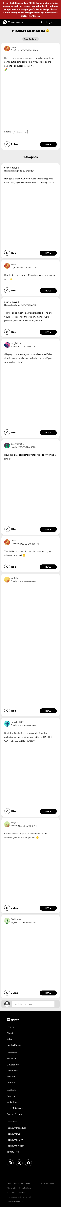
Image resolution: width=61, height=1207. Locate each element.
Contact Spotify (14, 1114)
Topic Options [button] (30, 39)
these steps (38, 12)
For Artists (12, 1058)
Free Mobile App (15, 1108)
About (10, 1033)
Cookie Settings (24, 1188)
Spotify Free (13, 1151)
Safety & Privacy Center (21, 1183)
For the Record (14, 1044)
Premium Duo (13, 1133)
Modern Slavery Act (14, 1197)
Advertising (12, 1070)
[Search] (42, 22)
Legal (9, 1183)
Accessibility (21, 1192)
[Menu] (56, 22)
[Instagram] (10, 1162)
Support (11, 1096)
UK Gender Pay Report (15, 1201)
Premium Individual (16, 1127)
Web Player (12, 1102)
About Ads (11, 1192)
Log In (49, 22)
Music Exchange (20, 132)
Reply (48, 144)
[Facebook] (28, 1162)
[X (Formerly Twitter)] (19, 1162)
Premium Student (15, 1145)
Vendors (11, 1082)
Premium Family (15, 1139)
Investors (11, 1076)
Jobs (9, 1038)
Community (15, 22)
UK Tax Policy (27, 1197)
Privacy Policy (11, 1188)
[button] (56, 48)
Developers (13, 1064)
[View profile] (7, 48)
